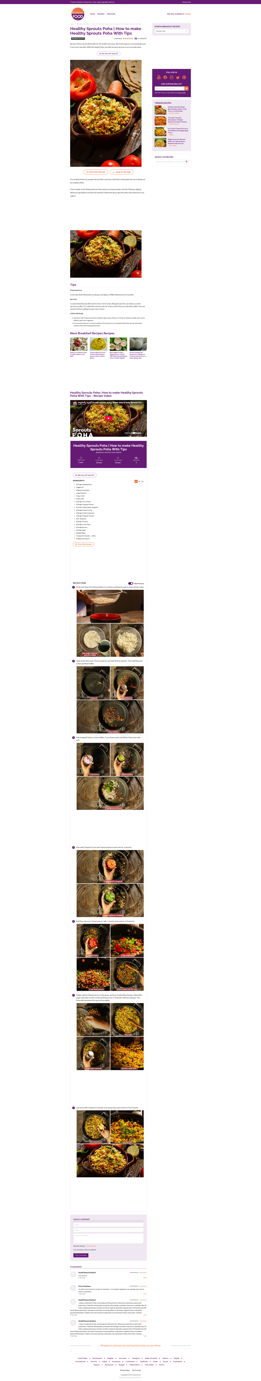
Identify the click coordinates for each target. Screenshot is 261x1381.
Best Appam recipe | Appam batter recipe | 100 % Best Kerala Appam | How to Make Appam (118, 355)
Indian (104, 1361)
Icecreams (123, 1358)
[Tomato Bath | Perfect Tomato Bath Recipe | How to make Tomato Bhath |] (98, 344)
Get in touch (136, 1370)
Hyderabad (177, 1361)
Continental (130, 1361)
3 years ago (81, 1277)
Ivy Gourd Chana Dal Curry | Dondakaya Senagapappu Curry (178, 130)
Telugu (188, 14)
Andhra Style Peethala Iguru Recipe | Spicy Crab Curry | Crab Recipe (177, 109)
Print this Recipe (97, 172)
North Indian (97, 1358)
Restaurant (109, 1365)
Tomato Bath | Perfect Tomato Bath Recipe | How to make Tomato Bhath (98, 355)
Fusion (161, 1365)
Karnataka (116, 1361)
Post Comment (81, 1255)
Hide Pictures (139, 583)
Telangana (136, 1358)
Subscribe (111, 14)
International (80, 1361)
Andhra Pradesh (151, 1358)
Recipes (101, 14)
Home (92, 14)
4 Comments (142, 38)
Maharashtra (135, 1365)
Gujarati (96, 1365)
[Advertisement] (108, 214)
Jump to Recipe (123, 172)
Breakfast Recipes (83, 24)
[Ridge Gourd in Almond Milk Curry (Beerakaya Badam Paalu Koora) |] (160, 142)
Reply (145, 1277)
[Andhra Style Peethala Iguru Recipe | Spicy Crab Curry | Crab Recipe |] (160, 110)
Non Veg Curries (174, 113)
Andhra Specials (174, 124)
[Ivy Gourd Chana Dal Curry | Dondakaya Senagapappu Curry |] (160, 131)
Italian (155, 1361)
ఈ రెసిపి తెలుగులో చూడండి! (108, 53)
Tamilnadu (144, 1361)
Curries (171, 134)
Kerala (165, 1361)
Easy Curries (172, 145)
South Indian (82, 1358)
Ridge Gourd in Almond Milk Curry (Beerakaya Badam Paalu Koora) (177, 141)
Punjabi (176, 1358)
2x (139, 481)
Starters (94, 1361)
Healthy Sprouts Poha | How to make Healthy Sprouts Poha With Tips (116, 24)
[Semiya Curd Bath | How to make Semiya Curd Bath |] (78, 344)
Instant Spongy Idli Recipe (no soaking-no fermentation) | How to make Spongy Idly (138, 355)
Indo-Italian (149, 1365)
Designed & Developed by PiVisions (130, 1377)
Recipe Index (186, 2)
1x (136, 481)
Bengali (121, 1365)
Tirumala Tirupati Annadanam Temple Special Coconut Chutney (177, 120)
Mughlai (110, 1358)
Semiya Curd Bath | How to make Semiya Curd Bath (78, 354)
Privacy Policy (182, 92)
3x (142, 481)
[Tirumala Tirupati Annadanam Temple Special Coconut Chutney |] (160, 120)
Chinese (165, 1358)
